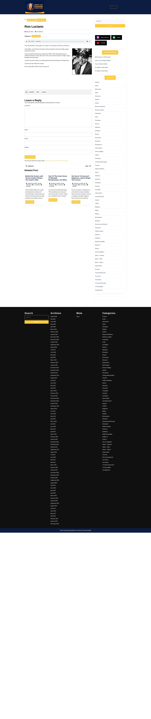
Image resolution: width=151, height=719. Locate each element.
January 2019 (53, 521)
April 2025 (53, 357)
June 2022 (53, 426)
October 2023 (53, 403)
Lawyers (97, 200)
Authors (97, 103)
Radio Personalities (100, 241)
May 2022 (53, 429)
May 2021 (53, 459)
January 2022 (53, 439)
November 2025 (54, 339)
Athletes (97, 99)
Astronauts (97, 96)
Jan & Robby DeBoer (105, 60)
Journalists (97, 189)
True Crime (98, 276)
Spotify (118, 37)
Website (27, 147)
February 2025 (54, 362)
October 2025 (53, 342)
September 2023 (54, 406)
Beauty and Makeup (100, 106)
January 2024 (53, 395)
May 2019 (53, 513)
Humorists (97, 179)
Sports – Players (99, 262)
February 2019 (54, 518)
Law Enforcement (99, 196)
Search (114, 7)
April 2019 (53, 516)
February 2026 (54, 331)
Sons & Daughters (99, 252)
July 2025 (52, 349)
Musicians (97, 220)
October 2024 (53, 372)
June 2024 (53, 383)
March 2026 (53, 329)
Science (97, 248)
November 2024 (54, 370)
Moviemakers (98, 217)
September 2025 (54, 344)
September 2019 (54, 503)
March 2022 (53, 434)
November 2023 (54, 401)
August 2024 (53, 378)
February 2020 (54, 498)
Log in (78, 316)
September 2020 (54, 480)
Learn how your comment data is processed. (56, 160)
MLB (37, 92)
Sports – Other (98, 258)
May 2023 (53, 416)
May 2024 (53, 385)
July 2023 (52, 411)
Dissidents (97, 130)
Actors (96, 85)
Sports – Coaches (99, 255)
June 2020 (53, 488)
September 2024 (54, 375)
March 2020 (53, 495)
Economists (98, 137)
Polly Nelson (105, 67)
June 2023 (53, 413)
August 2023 (53, 408)
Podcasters (98, 227)
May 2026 (53, 324)
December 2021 (54, 442)
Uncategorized (98, 290)
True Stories (98, 279)
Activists (97, 82)
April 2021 (53, 462)
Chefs (96, 116)
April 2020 (53, 493)
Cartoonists (98, 113)
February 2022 (54, 436)
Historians (97, 175)
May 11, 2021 (29, 31)
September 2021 (54, 449)
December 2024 (54, 367)
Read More (30, 202)
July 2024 (52, 380)
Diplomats (97, 127)
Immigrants (98, 182)
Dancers (97, 123)
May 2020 (53, 490)
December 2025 (54, 337)
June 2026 (53, 321)
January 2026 (53, 334)
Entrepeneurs (98, 144)
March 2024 (53, 390)
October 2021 (53, 447)
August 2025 (53, 347)
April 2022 (53, 431)
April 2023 (53, 418)
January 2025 (53, 365)
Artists (96, 92)
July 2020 (52, 485)
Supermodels (98, 265)
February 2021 (54, 467)
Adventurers (98, 89)
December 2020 (54, 472)
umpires (44, 92)
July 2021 (52, 454)
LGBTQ (97, 203)
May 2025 (53, 355)
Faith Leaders (98, 148)
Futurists (97, 165)
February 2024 (54, 393)
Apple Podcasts (105, 37)
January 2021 (53, 470)
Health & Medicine (99, 168)
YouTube (103, 43)
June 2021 (53, 457)
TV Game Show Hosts (100, 283)
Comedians (98, 120)
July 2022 (52, 424)
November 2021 (54, 444)
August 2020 (53, 482)
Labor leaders (98, 193)
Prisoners (97, 234)
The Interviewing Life (100, 272)
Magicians (97, 207)
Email (26, 138)
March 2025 (53, 360)
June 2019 (53, 511)
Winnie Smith (107, 57)
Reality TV (97, 245)
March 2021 (53, 465)
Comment (27, 105)
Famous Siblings (99, 151)
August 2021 (53, 452)
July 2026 (52, 319)
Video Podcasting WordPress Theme (70, 530)
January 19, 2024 (32, 183)
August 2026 (53, 316)
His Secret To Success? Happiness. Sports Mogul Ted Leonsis (81, 178)
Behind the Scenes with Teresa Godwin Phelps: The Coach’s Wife (34, 178)
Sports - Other (31, 20)
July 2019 (52, 508)
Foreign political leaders (101, 161)
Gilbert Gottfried (103, 64)
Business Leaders (99, 110)
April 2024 (53, 388)
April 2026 (53, 326)
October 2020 (53, 477)
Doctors (97, 134)
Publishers (97, 238)
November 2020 (54, 475)
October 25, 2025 (55, 183)
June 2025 (53, 352)
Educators (97, 141)
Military (97, 210)
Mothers (97, 213)
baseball (31, 92)
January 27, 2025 (78, 183)
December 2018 (54, 523)
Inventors (97, 186)
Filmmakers (98, 158)
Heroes (97, 172)
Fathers (97, 155)
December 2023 (54, 398)
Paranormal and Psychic (101, 224)
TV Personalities (99, 286)
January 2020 (53, 500)
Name (26, 129)
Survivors (97, 269)
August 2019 (53, 505)
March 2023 (53, 421)
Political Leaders (99, 231)
